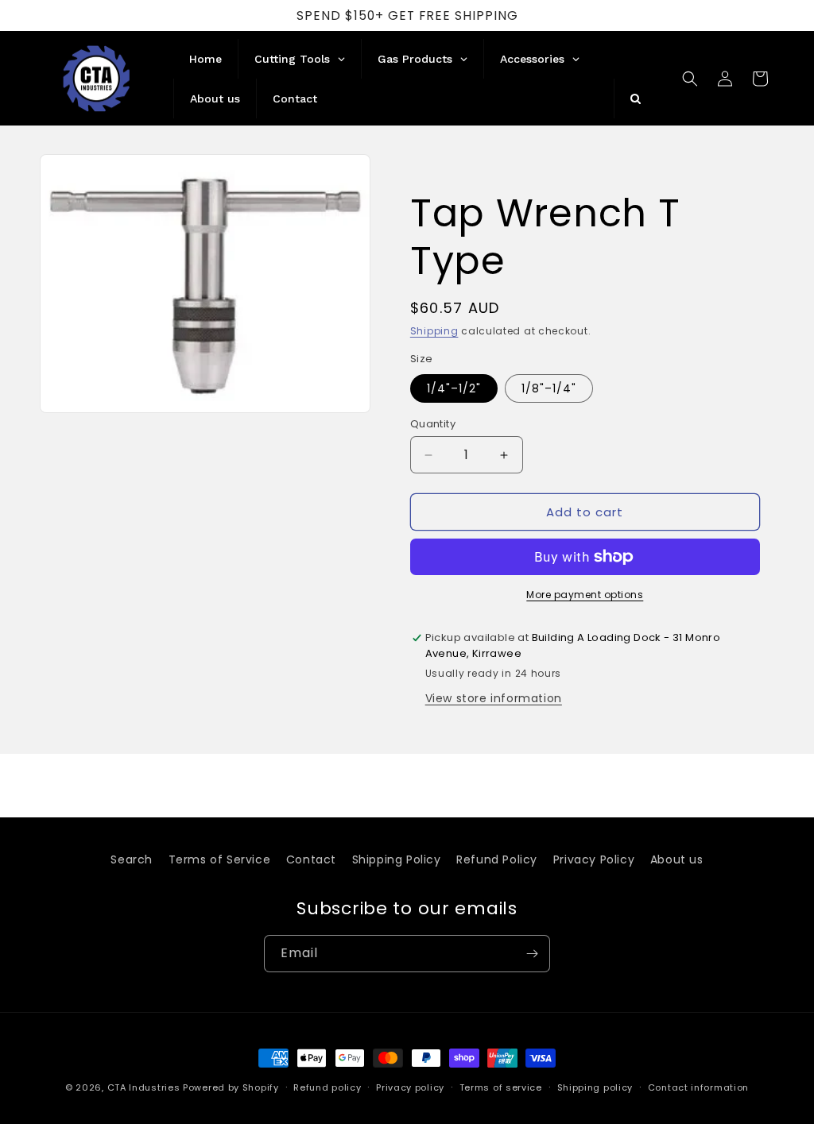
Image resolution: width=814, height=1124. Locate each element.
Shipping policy (595, 1087)
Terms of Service (220, 859)
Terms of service (500, 1087)
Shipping (434, 331)
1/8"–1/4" (548, 388)
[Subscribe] (531, 953)
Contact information (698, 1087)
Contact (311, 859)
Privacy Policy (593, 859)
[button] (690, 78)
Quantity (432, 423)
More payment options (584, 594)
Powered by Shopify (231, 1087)
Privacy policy (410, 1087)
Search (131, 859)
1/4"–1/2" (454, 388)
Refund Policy (496, 859)
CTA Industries (143, 1087)
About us (677, 859)
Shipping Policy (396, 859)
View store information (493, 698)
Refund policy (327, 1087)
